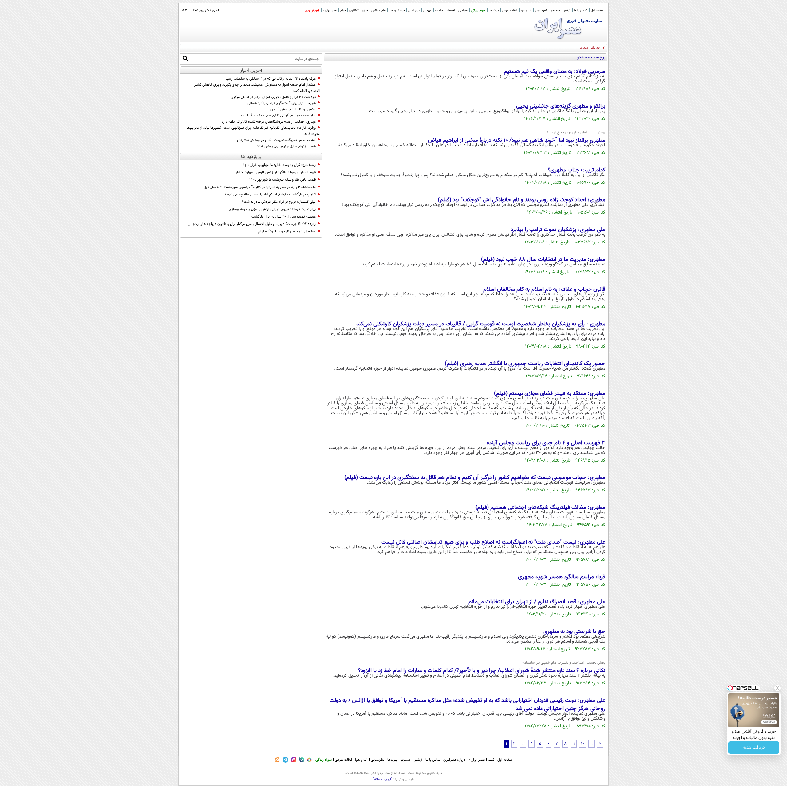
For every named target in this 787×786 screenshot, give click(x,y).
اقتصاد (451, 10)
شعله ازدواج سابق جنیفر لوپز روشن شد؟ (286, 146)
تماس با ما (580, 10)
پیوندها (392, 760)
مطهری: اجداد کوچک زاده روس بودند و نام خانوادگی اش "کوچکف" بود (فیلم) (521, 200)
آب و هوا (526, 10)
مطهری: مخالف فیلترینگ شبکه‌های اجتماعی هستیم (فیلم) (540, 507)
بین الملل (414, 10)
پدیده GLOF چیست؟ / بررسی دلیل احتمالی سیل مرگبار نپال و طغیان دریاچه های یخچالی (252, 224)
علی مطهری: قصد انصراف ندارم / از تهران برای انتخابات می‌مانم (536, 602)
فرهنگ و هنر (397, 10)
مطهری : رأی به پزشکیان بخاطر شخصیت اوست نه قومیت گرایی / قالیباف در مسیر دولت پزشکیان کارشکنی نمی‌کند (480, 324)
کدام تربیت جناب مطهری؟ (576, 170)
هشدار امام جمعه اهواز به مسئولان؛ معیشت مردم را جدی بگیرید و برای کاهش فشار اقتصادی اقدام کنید (257, 88)
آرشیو (567, 10)
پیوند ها (494, 10)
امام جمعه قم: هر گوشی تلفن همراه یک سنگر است (278, 115)
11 (591, 744)
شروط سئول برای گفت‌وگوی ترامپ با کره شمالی (281, 103)
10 (582, 744)
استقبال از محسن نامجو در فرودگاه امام (287, 231)
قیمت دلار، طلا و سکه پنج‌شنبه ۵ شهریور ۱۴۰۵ (282, 180)
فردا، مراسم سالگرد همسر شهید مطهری (561, 577)
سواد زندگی (478, 10)
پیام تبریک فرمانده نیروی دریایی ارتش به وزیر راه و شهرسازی (272, 209)
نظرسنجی (541, 10)
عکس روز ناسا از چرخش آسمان (293, 109)
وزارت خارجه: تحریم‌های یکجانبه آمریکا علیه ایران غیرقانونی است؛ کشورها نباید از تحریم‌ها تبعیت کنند (253, 131)
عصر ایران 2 (330, 10)
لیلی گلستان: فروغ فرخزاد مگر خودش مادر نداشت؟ (279, 202)
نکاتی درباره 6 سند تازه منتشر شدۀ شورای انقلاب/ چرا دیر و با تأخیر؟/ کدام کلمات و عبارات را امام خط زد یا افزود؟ (481, 670)
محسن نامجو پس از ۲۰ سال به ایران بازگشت (283, 216)
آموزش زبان (312, 10)
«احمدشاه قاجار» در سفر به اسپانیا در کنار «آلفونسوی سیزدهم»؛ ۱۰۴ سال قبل (260, 187)
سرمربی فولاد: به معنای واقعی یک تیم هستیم (554, 71)
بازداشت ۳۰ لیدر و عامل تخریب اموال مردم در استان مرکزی (273, 97)
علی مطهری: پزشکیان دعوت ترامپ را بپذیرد (558, 230)
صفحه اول (597, 10)
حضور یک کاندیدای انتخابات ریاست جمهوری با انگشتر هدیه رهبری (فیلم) (525, 364)
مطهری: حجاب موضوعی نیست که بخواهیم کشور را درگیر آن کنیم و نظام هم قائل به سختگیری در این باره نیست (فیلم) (474, 478)
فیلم (343, 10)
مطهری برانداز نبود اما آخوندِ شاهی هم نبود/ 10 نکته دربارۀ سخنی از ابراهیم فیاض (516, 140)
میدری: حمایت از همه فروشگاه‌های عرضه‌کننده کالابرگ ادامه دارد (269, 121)
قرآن (365, 10)
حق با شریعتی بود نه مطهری (574, 631)
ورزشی (427, 10)
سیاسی (463, 10)
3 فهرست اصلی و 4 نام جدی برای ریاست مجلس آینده (546, 443)
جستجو (555, 10)
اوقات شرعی (509, 10)
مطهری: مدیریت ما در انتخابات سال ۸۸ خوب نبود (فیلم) (543, 259)
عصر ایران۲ (477, 760)
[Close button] (777, 688)
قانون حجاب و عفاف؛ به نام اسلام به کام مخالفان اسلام (544, 289)
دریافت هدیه (754, 747)
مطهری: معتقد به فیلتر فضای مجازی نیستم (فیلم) (549, 393)
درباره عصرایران (454, 760)
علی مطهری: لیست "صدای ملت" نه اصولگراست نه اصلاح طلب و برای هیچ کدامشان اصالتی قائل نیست (493, 542)
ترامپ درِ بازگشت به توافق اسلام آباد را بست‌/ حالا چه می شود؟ (270, 194)
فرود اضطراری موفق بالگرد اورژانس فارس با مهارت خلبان (275, 172)
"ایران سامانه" (382, 779)
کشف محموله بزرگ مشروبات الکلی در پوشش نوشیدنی (276, 140)
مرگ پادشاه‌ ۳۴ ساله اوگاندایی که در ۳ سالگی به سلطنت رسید (271, 78)
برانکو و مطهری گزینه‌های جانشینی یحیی (560, 106)
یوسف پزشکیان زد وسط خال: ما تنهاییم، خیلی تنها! (279, 165)
